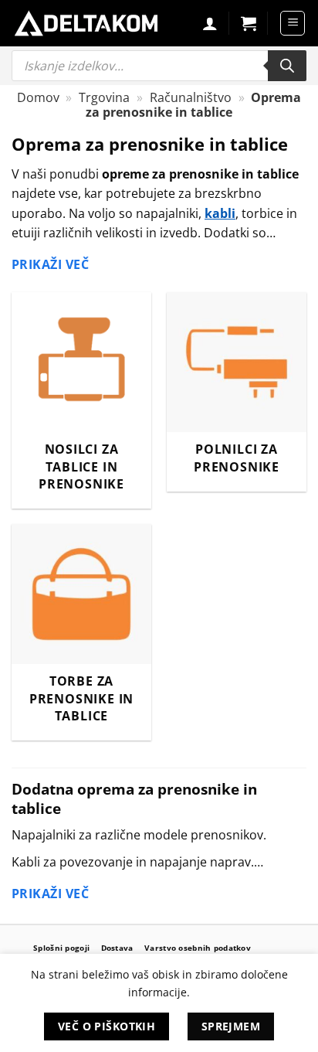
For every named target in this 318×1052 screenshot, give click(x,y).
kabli (220, 213)
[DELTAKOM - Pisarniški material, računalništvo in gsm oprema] (86, 23)
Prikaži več (50, 264)
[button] (248, 23)
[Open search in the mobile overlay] (159, 65)
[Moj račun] (210, 23)
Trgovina (104, 97)
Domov (38, 97)
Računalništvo (191, 97)
